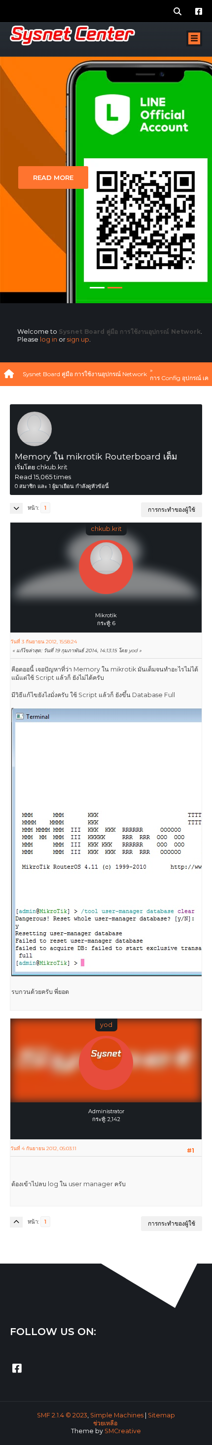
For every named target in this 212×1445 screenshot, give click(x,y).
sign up (78, 339)
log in (48, 339)
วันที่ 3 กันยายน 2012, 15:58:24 (43, 641)
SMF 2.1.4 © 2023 (62, 1415)
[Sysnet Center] (106, 1127)
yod (106, 1024)
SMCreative (123, 1431)
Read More (53, 177)
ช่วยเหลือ (105, 1423)
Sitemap (161, 1415)
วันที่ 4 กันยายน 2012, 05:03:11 (43, 1148)
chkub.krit (106, 528)
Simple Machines (116, 1415)
